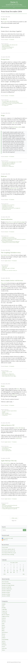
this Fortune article (16, 127)
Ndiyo (3, 630)
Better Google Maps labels (6, 450)
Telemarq (4, 644)
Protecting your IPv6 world (7, 48)
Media (3, 625)
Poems (3, 636)
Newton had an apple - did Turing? (8, 268)
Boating (3, 607)
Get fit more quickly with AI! (8, 549)
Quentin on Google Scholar (8, 585)
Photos (3, 634)
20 (4, 570)
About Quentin (5, 581)
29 (10, 572)
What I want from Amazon (6, 414)
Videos (3, 650)
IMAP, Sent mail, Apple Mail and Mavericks (9, 505)
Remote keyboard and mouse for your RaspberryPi (11, 208)
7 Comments (14, 442)
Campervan (4, 611)
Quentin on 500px (6, 594)
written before (6, 463)
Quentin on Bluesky (6, 590)
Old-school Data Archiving (8, 554)
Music (3, 628)
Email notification (6, 219)
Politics (3, 637)
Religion (4, 643)
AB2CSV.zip (19, 438)
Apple (6, 260)
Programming (5, 639)
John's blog (3, 287)
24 (17, 570)
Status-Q (14, 2)
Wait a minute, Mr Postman (7, 447)
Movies (3, 627)
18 (20, 569)
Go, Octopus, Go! (5, 105)
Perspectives (5, 59)
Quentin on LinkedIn (6, 587)
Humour (4, 620)
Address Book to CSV (7, 425)
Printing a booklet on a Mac (7, 371)
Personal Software (5, 448)
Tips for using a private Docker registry (9, 376)
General (6, 39)
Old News (4, 372)
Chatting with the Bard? (6, 165)
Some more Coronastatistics (7, 104)
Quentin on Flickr (6, 592)
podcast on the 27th (14, 188)
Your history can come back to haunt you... (9, 270)
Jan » (24, 574)
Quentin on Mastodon (7, 588)
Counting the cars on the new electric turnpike (10, 102)
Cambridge (4, 609)
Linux (3, 623)
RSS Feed (5, 539)
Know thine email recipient (7, 506)
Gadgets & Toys (5, 616)
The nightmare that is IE (6, 209)
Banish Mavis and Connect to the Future (9, 238)
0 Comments (11, 39)
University (4, 648)
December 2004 (14, 562)
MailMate (4, 504)
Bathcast (4, 176)
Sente (3, 386)
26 (23, 570)
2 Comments (14, 498)
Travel (3, 646)
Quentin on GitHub (6, 583)
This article (3, 283)
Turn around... (5, 547)
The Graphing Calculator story (11, 252)
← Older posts (14, 518)
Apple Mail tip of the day (9, 460)
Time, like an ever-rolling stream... (8, 47)
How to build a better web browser (12, 280)
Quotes (3, 641)
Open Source (5, 632)
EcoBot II (4, 19)
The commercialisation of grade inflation (9, 410)
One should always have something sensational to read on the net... (14, 7)
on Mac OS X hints (19, 428)
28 (7, 572)
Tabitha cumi (4, 267)
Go (24, 530)
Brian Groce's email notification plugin (15, 222)
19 (23, 569)
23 (14, 570)
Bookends (14, 395)
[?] (23, 180)
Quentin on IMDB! (6, 596)
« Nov (4, 574)
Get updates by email (8, 538)
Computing (4, 613)
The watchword (5, 266)
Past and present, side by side (8, 551)
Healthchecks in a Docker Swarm (8, 207)
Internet (4, 621)
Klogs (3, 115)
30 (14, 572)
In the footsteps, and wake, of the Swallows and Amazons (12, 103)
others (14, 122)
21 (7, 570)
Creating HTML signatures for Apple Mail (9, 508)
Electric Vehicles (5, 614)
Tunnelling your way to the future (8, 164)
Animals (3, 604)
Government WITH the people (9, 552)
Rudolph (3, 269)
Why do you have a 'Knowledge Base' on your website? (12, 161)
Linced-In (4, 49)
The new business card (6, 449)
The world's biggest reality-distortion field (9, 44)
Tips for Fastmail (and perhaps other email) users (10, 241)
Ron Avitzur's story (5, 255)
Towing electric (5, 415)
